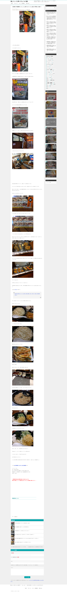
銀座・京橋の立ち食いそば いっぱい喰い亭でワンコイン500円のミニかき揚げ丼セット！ (24, 534)
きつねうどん (51, 57)
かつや (47, 57)
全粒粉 (51, 77)
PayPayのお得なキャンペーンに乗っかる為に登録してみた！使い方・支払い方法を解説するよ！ (51, 96)
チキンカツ (55, 69)
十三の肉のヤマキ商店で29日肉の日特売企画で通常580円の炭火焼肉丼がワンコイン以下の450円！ (51, 148)
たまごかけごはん (48, 61)
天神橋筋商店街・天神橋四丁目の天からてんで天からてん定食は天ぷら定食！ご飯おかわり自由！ (51, 38)
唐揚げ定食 (52, 80)
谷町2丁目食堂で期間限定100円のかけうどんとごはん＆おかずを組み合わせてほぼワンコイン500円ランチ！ (27, 538)
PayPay (16, 289)
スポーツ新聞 (49, 69)
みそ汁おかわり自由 (50, 64)
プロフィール (15, 3)
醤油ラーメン (48, 88)
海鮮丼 (55, 84)
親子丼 (47, 86)
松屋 (51, 84)
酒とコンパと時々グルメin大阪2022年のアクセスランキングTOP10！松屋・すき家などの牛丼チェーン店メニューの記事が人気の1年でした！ (51, 114)
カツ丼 (48, 66)
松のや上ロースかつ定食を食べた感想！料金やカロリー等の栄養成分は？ (51, 173)
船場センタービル (52, 85)
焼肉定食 (47, 85)
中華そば (47, 77)
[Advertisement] (27, 38)
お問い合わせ (27, 3)
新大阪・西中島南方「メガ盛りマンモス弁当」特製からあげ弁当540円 (51, 131)
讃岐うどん (16, 516)
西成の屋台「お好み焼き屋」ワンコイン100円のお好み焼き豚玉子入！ (51, 105)
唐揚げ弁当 (48, 81)
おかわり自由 (50, 56)
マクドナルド (52, 74)
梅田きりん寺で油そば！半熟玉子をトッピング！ (51, 139)
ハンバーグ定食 (52, 73)
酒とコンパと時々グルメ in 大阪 (19, 1)
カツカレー (51, 65)
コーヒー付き (48, 68)
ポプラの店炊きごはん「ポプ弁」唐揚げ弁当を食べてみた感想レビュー (51, 156)
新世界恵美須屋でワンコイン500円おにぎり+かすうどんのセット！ (22, 530)
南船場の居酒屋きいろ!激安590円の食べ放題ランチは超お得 (51, 165)
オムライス (48, 65)
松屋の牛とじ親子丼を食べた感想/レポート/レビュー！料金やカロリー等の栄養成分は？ (51, 23)
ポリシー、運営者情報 (21, 3)
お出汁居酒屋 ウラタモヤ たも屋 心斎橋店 (20, 465)
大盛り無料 (49, 82)
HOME (12, 3)
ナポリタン (48, 73)
